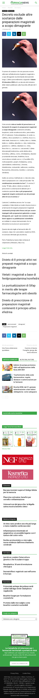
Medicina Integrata (9, 519)
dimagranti (21, 324)
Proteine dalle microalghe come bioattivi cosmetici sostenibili (16, 604)
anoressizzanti (12, 324)
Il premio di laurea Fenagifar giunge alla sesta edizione (30, 350)
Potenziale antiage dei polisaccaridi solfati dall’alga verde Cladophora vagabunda (18, 588)
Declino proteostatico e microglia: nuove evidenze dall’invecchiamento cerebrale (18, 542)
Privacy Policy (15, 673)
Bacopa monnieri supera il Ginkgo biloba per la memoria (20, 491)
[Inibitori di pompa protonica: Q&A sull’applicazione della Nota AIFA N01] (7, 367)
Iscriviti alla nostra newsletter (12, 413)
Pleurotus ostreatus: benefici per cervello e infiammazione (17, 498)
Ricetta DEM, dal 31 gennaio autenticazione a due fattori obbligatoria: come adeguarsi (25, 389)
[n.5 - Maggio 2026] (31, 439)
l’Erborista (6, 485)
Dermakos (6, 553)
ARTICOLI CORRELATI (10, 359)
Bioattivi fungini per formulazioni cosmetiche (17, 597)
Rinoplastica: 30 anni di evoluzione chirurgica (17, 565)
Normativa (18, 8)
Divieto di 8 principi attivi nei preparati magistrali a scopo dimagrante (19, 263)
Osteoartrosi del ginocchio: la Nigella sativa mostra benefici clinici (18, 505)
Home (4, 8)
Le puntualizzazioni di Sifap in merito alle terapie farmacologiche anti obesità (19, 289)
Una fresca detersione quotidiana (9, 349)
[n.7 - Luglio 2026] (7, 439)
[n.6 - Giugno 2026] (19, 439)
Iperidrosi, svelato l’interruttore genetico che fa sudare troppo (16, 558)
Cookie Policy (26, 673)
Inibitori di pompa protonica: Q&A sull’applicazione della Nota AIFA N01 (25, 367)
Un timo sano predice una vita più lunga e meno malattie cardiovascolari (19, 525)
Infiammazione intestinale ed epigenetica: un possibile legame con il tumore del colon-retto (19, 533)
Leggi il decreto (7, 248)
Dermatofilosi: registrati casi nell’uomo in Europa (19, 572)
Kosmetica (6, 582)
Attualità (10, 8)
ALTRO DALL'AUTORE (27, 359)
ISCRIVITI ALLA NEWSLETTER (19, 663)
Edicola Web (6, 449)
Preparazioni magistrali (10, 326)
